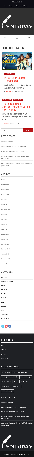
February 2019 (5, 234)
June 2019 (4, 214)
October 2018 (5, 254)
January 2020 (4, 204)
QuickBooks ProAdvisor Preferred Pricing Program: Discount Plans (15, 157)
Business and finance (7, 281)
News (2, 302)
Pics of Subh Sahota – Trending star (15, 79)
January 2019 (4, 239)
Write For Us (26, 6)
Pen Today (27, 454)
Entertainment (9, 73)
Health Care (4, 298)
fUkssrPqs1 (9, 92)
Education (4, 290)
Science (3, 306)
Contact (18, 6)
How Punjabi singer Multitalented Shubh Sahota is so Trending (16, 106)
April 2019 (4, 224)
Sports (3, 310)
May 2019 (4, 219)
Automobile (4, 277)
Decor (3, 286)
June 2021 (4, 199)
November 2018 (5, 249)
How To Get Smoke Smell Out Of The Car (12, 151)
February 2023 (5, 184)
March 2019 (4, 229)
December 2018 (5, 244)
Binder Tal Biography (7, 141)
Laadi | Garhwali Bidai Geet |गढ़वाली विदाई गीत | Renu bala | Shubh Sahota (16, 164)
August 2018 (4, 264)
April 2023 (4, 179)
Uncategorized (18, 99)
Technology (4, 314)
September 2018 (5, 259)
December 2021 (5, 189)
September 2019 (5, 209)
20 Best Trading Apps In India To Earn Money (13, 146)
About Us (11, 6)
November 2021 (5, 194)
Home (5, 6)
